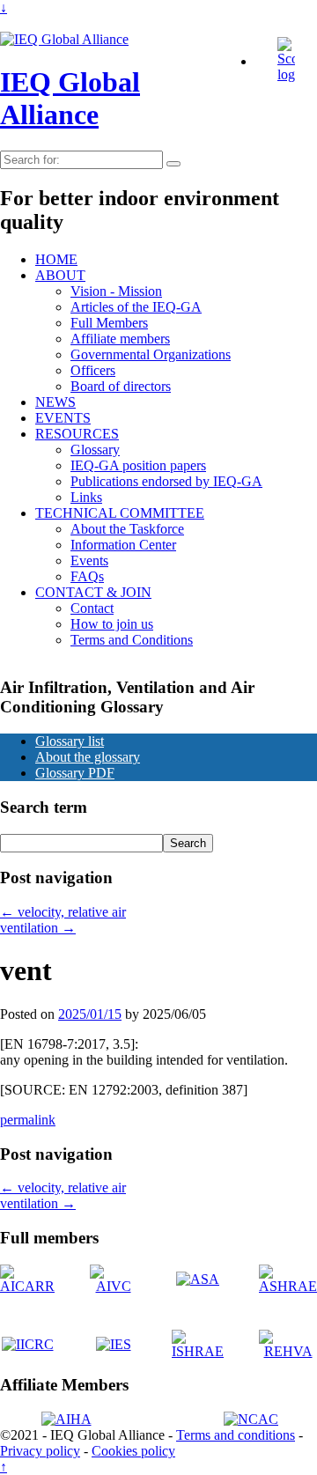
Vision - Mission (116, 291)
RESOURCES (77, 433)
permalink (27, 1119)
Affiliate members (120, 338)
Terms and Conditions (131, 639)
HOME (56, 259)
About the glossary (87, 756)
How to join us (111, 623)
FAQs (87, 576)
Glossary (95, 449)
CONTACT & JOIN (93, 592)
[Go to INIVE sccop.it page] (290, 74)
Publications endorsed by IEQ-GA (166, 481)
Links (86, 497)
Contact (92, 608)
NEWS (55, 402)
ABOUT (60, 275)
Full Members (109, 322)
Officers (92, 370)
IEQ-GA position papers (138, 465)
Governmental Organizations (150, 354)
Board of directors (120, 386)
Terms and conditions (235, 1434)
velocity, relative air (63, 911)
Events (89, 560)
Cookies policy (133, 1450)
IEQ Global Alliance (70, 98)
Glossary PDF (74, 772)
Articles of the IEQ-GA (136, 306)
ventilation (38, 927)
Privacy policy (40, 1450)
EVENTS (63, 417)
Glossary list (69, 741)
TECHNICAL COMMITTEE (119, 512)
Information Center (123, 544)
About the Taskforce (127, 528)
